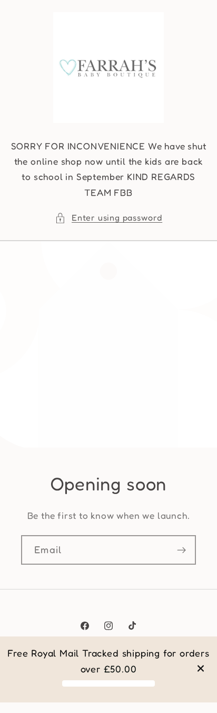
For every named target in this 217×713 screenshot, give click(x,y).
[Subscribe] (181, 550)
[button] (108, 218)
